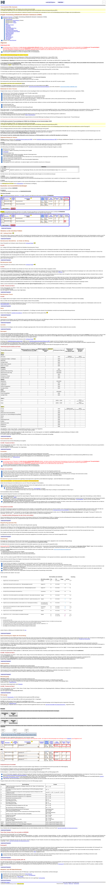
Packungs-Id (8, 35)
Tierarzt (14, 22)
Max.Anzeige (8, 38)
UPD (35, 851)
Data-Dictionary (28, 873)
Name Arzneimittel (10, 29)
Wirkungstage (9, 34)
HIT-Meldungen (32, 875)
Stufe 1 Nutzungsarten (30, 114)
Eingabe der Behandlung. (84, 638)
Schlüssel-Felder (29, 243)
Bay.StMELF (7, 882)
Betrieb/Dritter (16, 20)
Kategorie (69, 738)
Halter (14, 21)
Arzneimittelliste (37, 488)
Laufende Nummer (10, 32)
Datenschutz (71, 883)
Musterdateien (20, 183)
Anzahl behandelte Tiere (11, 28)
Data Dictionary (13, 40)
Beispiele (20, 684)
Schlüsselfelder (9, 19)
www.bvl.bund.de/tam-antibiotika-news (68, 86)
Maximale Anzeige (10, 24)
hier (25, 630)
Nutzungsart (8, 27)
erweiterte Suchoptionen (16, 312)
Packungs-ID (61, 863)
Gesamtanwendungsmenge (12, 30)
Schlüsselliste (42, 877)
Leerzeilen (8, 25)
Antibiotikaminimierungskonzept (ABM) (24, 139)
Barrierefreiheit (76, 883)
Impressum (66, 883)
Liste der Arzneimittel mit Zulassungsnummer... (56, 704)
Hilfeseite (60, 272)
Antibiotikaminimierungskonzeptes (15, 341)
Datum (7, 23)
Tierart (15, 497)
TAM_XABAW (20, 876)
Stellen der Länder (20, 883)
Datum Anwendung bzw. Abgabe (13, 31)
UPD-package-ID (9, 37)
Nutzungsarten (10, 697)
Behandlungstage (9, 33)
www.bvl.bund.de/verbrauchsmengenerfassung (39, 86)
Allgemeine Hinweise (7, 16)
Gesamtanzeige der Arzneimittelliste (61, 509)
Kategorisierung (16, 457)
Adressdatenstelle (4, 303)
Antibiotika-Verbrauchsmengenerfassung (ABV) (46, 139)
